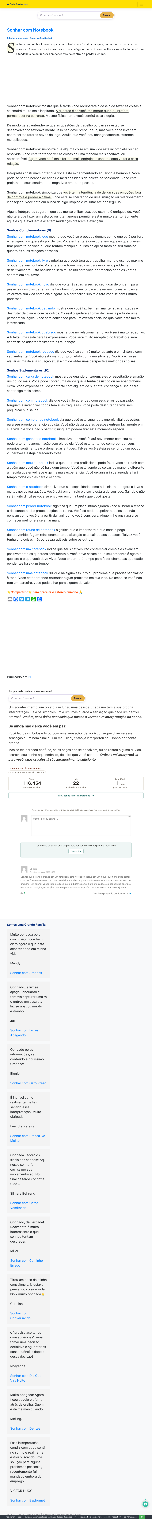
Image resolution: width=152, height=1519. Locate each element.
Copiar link (76, 851)
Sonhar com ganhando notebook (32, 439)
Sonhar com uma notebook (27, 573)
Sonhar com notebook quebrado (31, 332)
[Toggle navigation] (141, 4)
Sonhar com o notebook (25, 487)
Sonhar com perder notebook (29, 506)
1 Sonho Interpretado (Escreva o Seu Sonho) (29, 38)
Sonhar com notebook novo (28, 284)
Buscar (107, 15)
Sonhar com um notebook (26, 549)
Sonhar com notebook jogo (27, 236)
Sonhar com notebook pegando (31, 308)
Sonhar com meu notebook (27, 463)
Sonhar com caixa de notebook (30, 376)
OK (142, 1517)
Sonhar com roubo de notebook (31, 530)
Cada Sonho (16, 4)
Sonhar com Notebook (30, 30)
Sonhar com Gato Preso (28, 1083)
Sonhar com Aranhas (26, 973)
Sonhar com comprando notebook (33, 419)
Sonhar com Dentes (25, 1428)
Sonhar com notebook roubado (30, 351)
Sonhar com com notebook (27, 400)
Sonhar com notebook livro (27, 260)
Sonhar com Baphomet (27, 1500)
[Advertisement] (76, 81)
